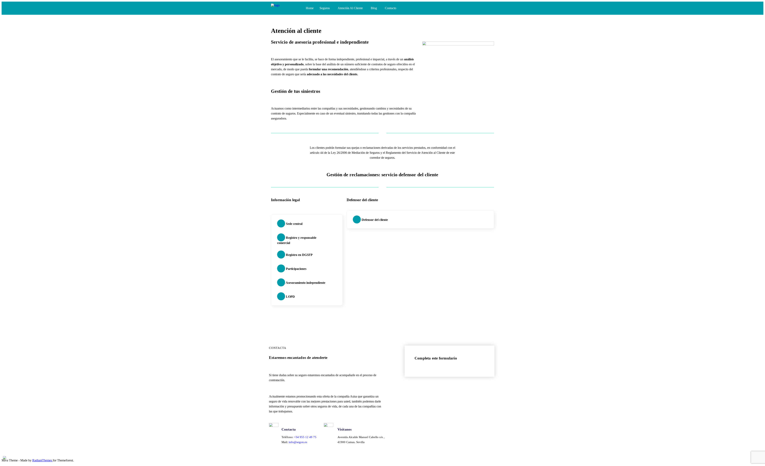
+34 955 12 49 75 (305, 437)
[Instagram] (477, 8)
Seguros (325, 8)
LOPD (290, 296)
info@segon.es (298, 442)
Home (310, 8)
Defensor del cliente (374, 219)
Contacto (390, 8)
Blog (374, 8)
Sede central (293, 223)
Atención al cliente (350, 8)
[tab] (305, 223)
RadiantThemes (42, 460)
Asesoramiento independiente (305, 282)
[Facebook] (468, 8)
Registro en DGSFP (299, 254)
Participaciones (295, 268)
